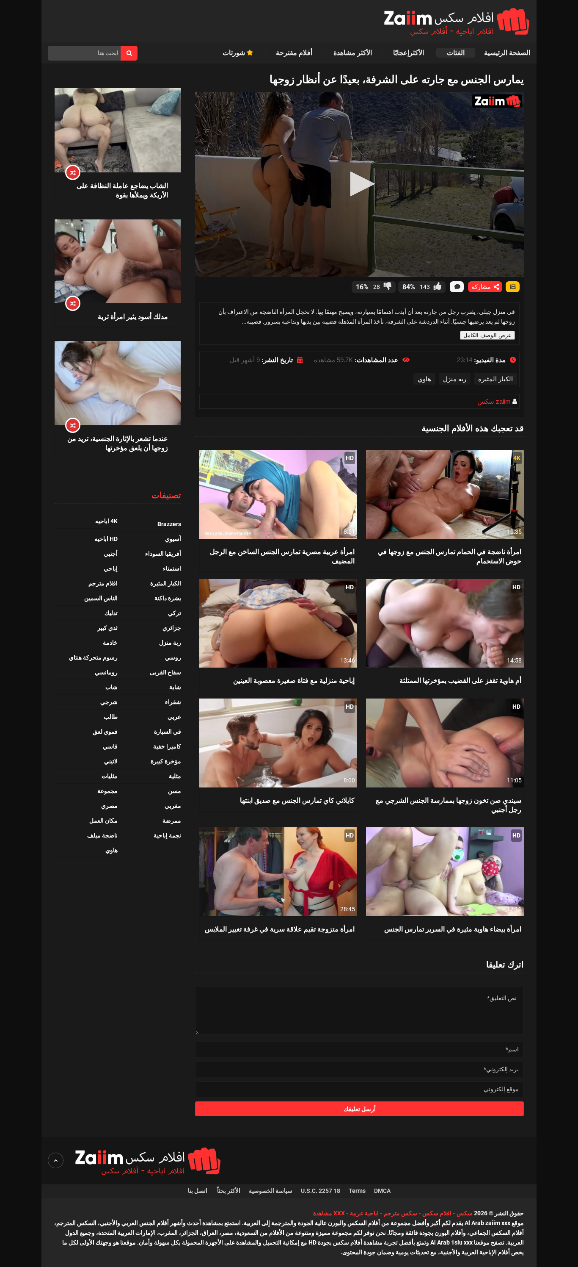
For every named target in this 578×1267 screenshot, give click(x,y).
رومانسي (106, 672)
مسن (174, 790)
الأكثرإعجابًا (409, 53)
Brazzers (169, 524)
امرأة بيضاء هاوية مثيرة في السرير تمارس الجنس (452, 928)
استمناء (172, 568)
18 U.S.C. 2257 (320, 1190)
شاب (111, 687)
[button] (359, 183)
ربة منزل (454, 379)
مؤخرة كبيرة (166, 761)
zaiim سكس (494, 401)
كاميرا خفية (167, 746)
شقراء (173, 702)
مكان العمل (103, 820)
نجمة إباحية (167, 835)
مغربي (173, 805)
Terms (357, 1190)
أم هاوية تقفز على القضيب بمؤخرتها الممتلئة (460, 680)
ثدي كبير (107, 627)
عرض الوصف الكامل (487, 335)
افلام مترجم (103, 583)
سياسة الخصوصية (270, 1190)
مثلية (175, 776)
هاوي (424, 379)
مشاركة (482, 286)
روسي (173, 657)
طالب (111, 716)
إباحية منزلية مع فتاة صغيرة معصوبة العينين (294, 680)
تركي (174, 613)
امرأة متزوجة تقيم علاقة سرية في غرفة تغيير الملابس (280, 928)
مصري (109, 805)
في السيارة (167, 731)
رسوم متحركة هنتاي (93, 657)
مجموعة (107, 790)
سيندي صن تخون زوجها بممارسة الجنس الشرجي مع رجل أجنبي (448, 805)
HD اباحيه (106, 538)
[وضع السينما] (513, 286)
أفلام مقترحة (294, 53)
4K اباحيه (106, 521)
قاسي (110, 746)
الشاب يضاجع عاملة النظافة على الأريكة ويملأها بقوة (122, 190)
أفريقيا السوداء (163, 553)
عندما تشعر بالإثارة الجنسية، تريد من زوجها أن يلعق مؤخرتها (117, 443)
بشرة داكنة (167, 598)
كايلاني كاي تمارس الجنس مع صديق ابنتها (297, 800)
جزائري (171, 627)
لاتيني (111, 761)
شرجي (109, 702)
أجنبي (111, 553)
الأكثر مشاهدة (352, 53)
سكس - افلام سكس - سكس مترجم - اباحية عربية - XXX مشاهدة (393, 1213)
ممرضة (171, 820)
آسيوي (173, 538)
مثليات (110, 776)
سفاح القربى (165, 672)
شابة (175, 687)
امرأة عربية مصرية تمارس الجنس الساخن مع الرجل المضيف (282, 556)
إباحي (111, 568)
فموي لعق (105, 731)
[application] (359, 184)
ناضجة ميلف (102, 835)
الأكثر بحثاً (228, 1190)
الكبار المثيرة (495, 379)
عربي (174, 716)
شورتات (235, 53)
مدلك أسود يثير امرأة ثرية (133, 316)
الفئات (456, 53)
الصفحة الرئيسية (507, 53)
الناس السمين (101, 598)
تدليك (111, 613)
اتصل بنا (198, 1190)
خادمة (110, 642)
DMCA (382, 1190)
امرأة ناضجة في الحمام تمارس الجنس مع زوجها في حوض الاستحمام (449, 556)
